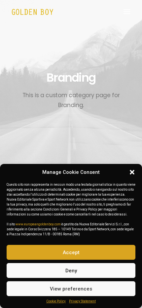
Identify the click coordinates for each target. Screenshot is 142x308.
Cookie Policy (56, 301)
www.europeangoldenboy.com (38, 224)
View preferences (71, 289)
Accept (71, 252)
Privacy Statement (82, 301)
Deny (71, 271)
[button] (132, 172)
